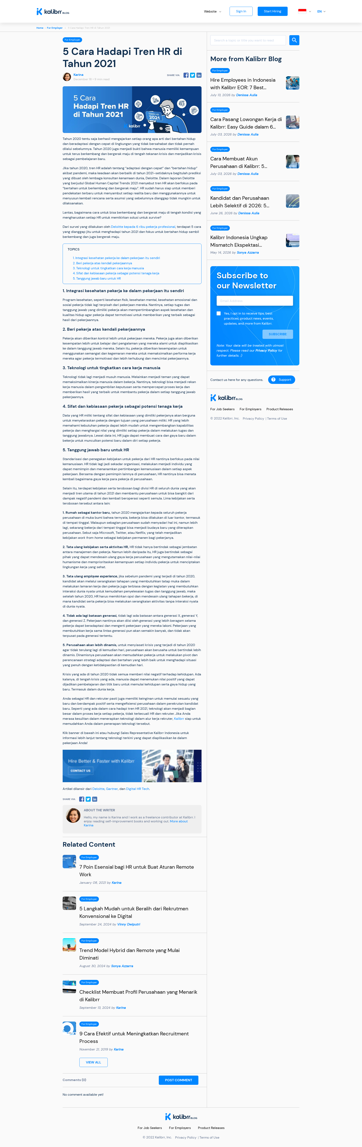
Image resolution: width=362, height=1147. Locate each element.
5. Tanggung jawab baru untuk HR (97, 278)
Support (285, 379)
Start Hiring (272, 11)
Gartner (112, 789)
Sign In (241, 11)
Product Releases (279, 409)
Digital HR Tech (137, 789)
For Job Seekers (222, 409)
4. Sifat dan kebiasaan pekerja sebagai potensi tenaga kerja (116, 273)
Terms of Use (277, 418)
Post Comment (178, 1080)
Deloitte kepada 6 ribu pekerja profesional (143, 226)
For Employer (55, 28)
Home (39, 28)
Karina (78, 74)
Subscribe (278, 334)
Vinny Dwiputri (128, 924)
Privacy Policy (266, 350)
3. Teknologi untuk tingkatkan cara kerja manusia (108, 268)
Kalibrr (179, 718)
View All (93, 1062)
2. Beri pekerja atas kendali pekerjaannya (102, 263)
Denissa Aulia (246, 95)
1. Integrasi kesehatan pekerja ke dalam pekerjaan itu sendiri (116, 258)
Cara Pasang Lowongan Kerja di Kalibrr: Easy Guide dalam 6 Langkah (246, 127)
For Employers (250, 409)
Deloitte (98, 789)
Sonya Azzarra (122, 966)
